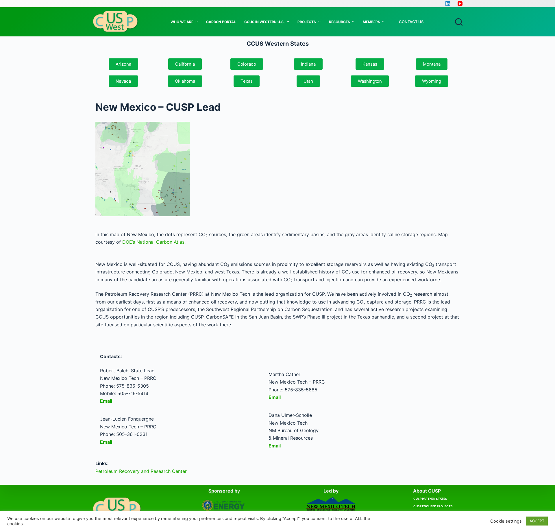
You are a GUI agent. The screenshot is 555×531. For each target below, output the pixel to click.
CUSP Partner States (430, 498)
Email (106, 401)
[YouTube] (460, 3)
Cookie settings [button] (506, 521)
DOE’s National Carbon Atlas (153, 242)
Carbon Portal (221, 22)
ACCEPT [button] (537, 521)
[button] (185, 64)
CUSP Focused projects (433, 506)
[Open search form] (458, 22)
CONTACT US (411, 21)
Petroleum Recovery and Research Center (141, 471)
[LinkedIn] (447, 3)
